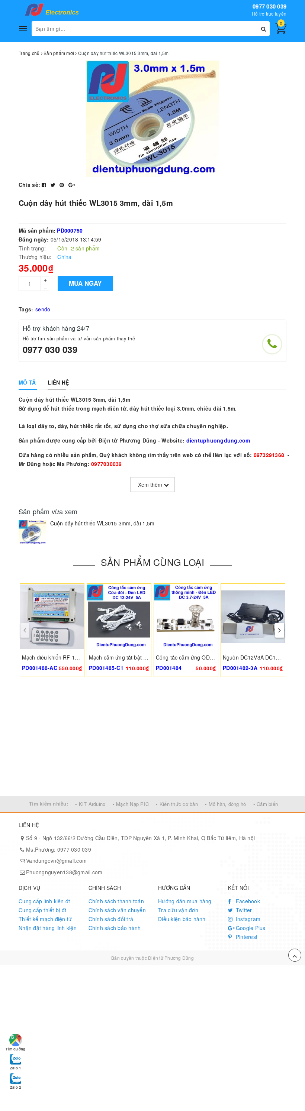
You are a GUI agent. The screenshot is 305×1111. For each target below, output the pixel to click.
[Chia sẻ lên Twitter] (54, 184)
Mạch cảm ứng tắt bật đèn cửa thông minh (140, 657)
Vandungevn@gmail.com (56, 860)
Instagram (247, 919)
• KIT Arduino (90, 803)
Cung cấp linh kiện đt (44, 901)
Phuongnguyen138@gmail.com (64, 872)
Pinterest (246, 936)
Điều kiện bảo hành (182, 919)
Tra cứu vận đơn (178, 910)
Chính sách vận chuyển (117, 910)
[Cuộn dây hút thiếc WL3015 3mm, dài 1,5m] (32, 532)
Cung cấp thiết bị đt (42, 910)
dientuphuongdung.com (218, 440)
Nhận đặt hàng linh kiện (48, 928)
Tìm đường (15, 1049)
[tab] (27, 382)
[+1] (71, 184)
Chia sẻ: (29, 184)
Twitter (243, 910)
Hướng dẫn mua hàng (185, 901)
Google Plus (250, 928)
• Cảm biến (265, 803)
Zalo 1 (15, 1067)
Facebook (247, 901)
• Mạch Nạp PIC (131, 803)
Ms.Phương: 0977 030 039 (58, 849)
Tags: (26, 309)
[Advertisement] (152, 740)
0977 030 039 (269, 6)
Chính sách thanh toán (116, 901)
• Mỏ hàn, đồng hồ (225, 803)
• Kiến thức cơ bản (177, 803)
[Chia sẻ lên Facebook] (45, 184)
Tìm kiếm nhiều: (48, 803)
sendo (42, 309)
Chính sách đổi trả (111, 919)
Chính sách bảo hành (115, 928)
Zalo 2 (15, 1087)
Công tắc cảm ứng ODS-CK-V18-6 (197, 657)
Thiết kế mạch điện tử (45, 919)
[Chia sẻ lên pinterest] (63, 184)
